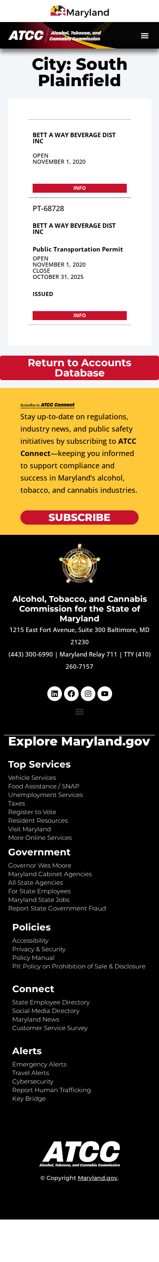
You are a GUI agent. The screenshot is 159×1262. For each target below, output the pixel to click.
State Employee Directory (51, 1002)
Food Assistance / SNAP (44, 786)
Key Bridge (29, 1098)
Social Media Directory (46, 1011)
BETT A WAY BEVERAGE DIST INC (74, 138)
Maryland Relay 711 (89, 654)
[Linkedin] (54, 693)
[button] (145, 35)
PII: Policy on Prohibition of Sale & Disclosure (79, 966)
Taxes (16, 803)
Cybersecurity (32, 1081)
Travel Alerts (30, 1073)
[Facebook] (71, 693)
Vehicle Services (32, 777)
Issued (43, 294)
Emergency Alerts (39, 1064)
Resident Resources (38, 820)
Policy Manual (33, 958)
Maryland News (35, 1019)
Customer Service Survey (50, 1028)
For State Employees (39, 891)
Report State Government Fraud (57, 908)
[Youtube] (104, 693)
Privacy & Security (39, 949)
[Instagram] (88, 693)
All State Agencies (35, 882)
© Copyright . (79, 1178)
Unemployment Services (45, 795)
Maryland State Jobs (38, 900)
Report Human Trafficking (51, 1090)
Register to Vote (32, 812)
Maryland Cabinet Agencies (50, 874)
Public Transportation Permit (78, 249)
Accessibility (30, 940)
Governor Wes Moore (39, 865)
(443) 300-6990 (31, 654)
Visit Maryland (29, 829)
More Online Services (40, 837)
